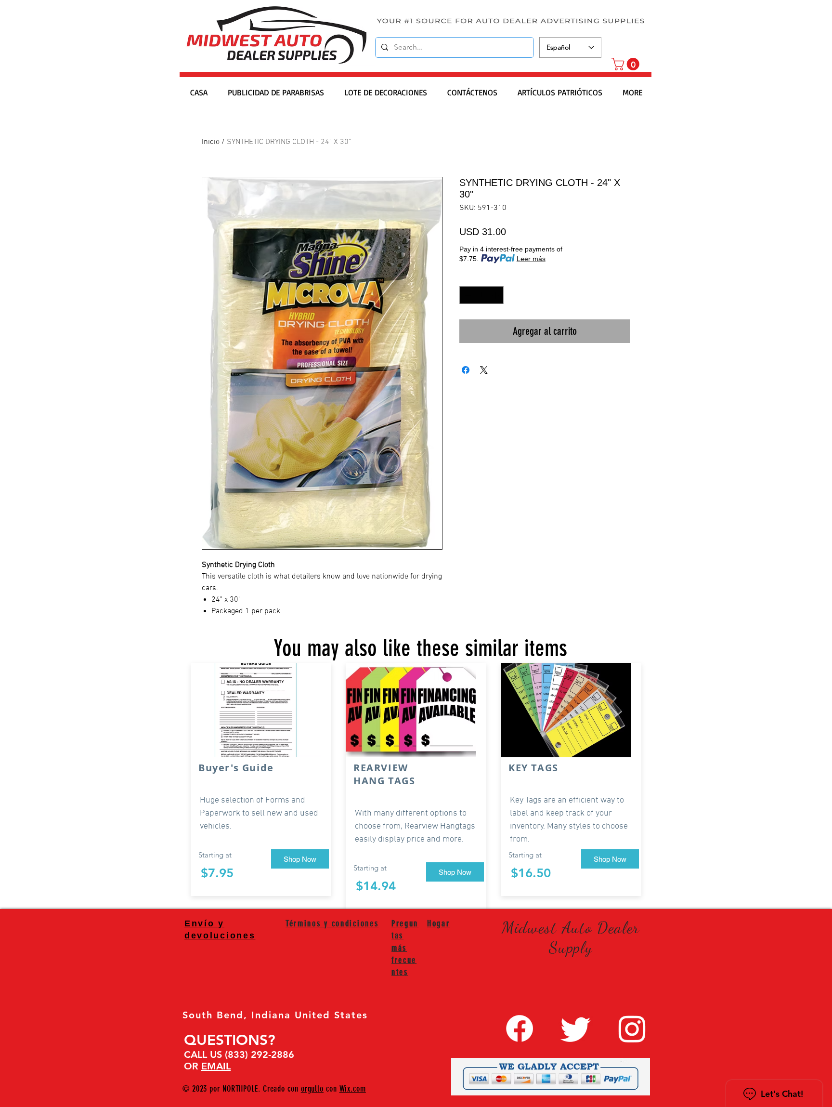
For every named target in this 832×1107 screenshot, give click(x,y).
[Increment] (496, 295)
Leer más (531, 259)
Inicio (211, 142)
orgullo (312, 1088)
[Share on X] (484, 370)
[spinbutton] (481, 295)
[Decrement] (467, 295)
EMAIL (216, 1066)
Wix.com (352, 1088)
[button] (626, 64)
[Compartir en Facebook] (465, 370)
